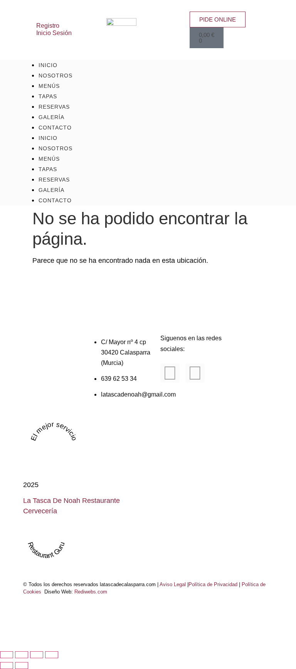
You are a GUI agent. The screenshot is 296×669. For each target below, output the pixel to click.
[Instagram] (195, 373)
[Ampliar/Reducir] (6, 654)
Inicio (48, 138)
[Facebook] (170, 373)
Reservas (54, 179)
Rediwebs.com (90, 592)
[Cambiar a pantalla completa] (21, 654)
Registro (47, 25)
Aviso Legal (173, 584)
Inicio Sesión (54, 32)
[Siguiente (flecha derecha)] (21, 665)
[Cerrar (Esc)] (51, 654)
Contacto (55, 127)
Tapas (48, 169)
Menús (49, 159)
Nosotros (55, 148)
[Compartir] (36, 654)
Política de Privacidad (212, 584)
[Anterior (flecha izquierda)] (6, 665)
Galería (51, 190)
